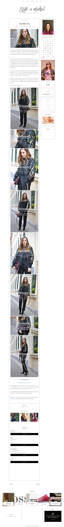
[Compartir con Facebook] (21, 407)
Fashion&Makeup (13, 448)
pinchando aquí (21, 387)
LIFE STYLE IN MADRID (48, 108)
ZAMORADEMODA (48, 105)
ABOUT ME (32, 1)
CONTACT (27, 1)
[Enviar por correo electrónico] (28, 407)
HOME (23, 1)
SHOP (37, 1)
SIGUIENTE (11, 484)
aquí (15, 72)
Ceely (11, 437)
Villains (48, 84)
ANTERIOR (37, 484)
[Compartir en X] (23, 407)
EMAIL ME (48, 102)
